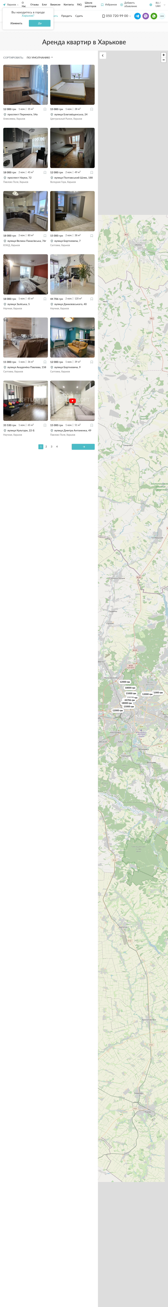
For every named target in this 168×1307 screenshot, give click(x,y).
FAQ (79, 5)
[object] (25, 117)
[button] (109, 5)
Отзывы (34, 5)
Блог (44, 5)
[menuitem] (66, 16)
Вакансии (55, 5)
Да (40, 23)
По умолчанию (39, 57)
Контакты (69, 5)
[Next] (83, 447)
